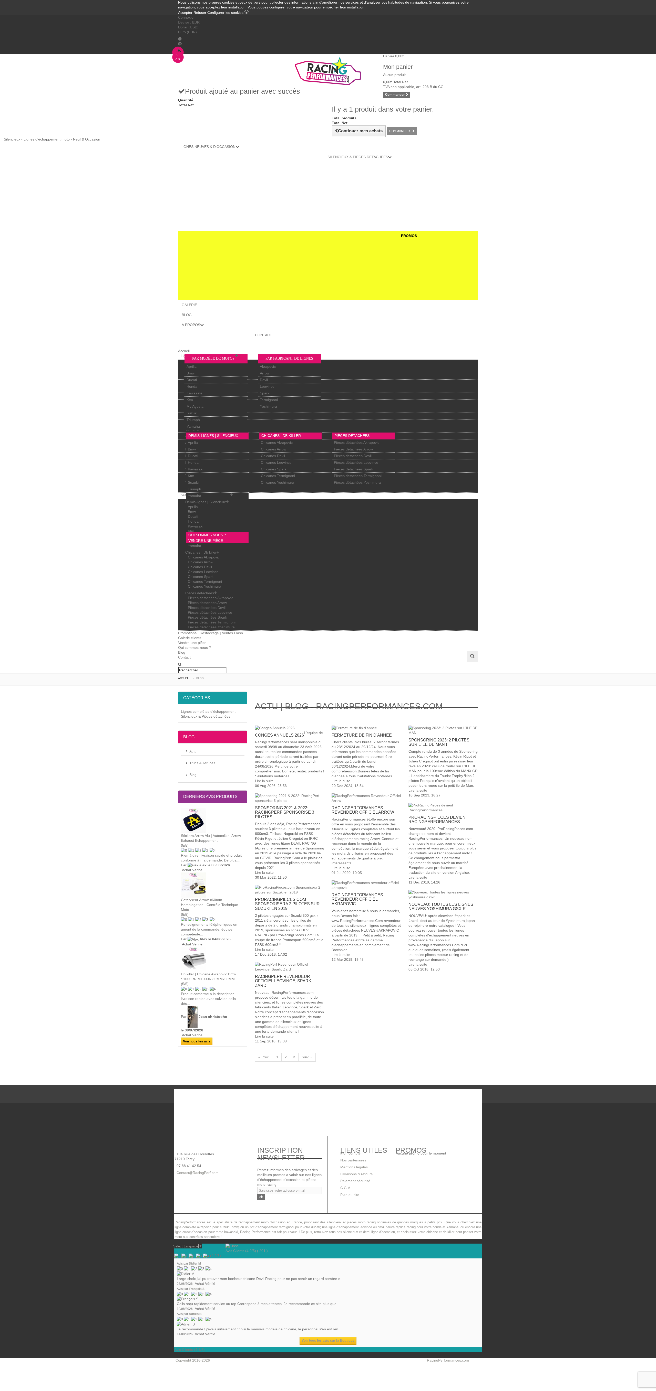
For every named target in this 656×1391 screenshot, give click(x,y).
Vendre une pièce (192, 643)
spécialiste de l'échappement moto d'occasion (250, 1222)
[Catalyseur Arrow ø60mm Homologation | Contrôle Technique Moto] (212, 885)
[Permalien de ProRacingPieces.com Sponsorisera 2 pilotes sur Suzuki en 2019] (289, 890)
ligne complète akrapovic (193, 1227)
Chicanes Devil (273, 456)
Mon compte (350, 1153)
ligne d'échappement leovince (349, 1227)
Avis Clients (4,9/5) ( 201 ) (246, 1251)
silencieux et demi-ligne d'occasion (369, 1232)
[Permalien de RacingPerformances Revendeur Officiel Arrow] (366, 798)
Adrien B (195, 1314)
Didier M (195, 1263)
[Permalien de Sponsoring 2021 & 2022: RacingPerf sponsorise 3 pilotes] (289, 798)
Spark (264, 393)
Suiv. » (307, 1057)
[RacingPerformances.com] (328, 70)
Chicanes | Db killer (281, 436)
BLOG (187, 315)
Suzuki (192, 413)
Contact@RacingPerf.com (197, 1173)
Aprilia (192, 366)
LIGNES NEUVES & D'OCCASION (207, 147)
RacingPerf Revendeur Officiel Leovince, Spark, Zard (283, 981)
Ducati (192, 380)
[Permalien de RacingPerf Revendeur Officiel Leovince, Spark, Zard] (289, 967)
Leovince (267, 386)
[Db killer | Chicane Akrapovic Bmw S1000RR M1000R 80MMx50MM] (212, 959)
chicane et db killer (440, 1232)
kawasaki (231, 1232)
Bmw (190, 373)
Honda (192, 386)
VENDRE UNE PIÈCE (205, 540)
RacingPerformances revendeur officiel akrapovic (357, 899)
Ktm (190, 400)
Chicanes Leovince (276, 462)
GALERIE (189, 305)
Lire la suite (264, 781)
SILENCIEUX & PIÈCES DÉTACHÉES (357, 157)
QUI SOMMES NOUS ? (207, 535)
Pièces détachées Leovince (356, 462)
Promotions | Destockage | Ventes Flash (210, 633)
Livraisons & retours (356, 1174)
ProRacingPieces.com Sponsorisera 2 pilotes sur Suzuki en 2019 (287, 904)
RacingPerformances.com (448, 1360)
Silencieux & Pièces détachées (205, 716)
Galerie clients (189, 638)
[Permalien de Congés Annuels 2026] (289, 728)
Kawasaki (194, 393)
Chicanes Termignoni (278, 476)
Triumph (193, 420)
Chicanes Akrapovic (277, 442)
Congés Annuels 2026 (279, 735)
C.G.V (345, 1188)
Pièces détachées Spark (353, 469)
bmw (235, 1227)
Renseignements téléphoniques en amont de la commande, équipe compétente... (209, 929)
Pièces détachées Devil (353, 456)
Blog (181, 652)
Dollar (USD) (188, 27)
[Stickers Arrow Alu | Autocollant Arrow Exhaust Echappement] (212, 820)
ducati (315, 1227)
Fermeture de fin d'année (362, 735)
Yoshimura (268, 406)
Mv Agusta (195, 406)
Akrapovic (268, 366)
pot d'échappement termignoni (272, 1227)
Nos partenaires (353, 1160)
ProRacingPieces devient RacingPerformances (438, 819)
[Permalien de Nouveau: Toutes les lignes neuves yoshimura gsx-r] (443, 895)
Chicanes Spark (273, 469)
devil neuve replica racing (396, 1227)
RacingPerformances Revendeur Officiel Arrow (363, 810)
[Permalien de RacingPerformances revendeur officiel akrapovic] (366, 885)
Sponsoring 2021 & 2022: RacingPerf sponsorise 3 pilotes (284, 812)
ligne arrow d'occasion (191, 1232)
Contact (184, 657)
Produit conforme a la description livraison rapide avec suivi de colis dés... (208, 999)
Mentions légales (354, 1167)
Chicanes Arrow (273, 449)
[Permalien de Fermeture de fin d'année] (366, 728)
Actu (193, 751)
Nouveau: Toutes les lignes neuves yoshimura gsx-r (440, 906)
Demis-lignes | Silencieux (213, 436)
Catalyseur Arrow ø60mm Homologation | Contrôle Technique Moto (209, 905)
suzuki (225, 1227)
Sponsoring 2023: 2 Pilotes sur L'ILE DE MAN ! (438, 742)
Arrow (264, 373)
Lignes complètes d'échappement (208, 711)
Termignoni (269, 400)
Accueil (184, 351)
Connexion (187, 17)
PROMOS (409, 236)
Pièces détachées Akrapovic (356, 442)
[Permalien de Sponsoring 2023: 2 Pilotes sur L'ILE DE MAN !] (443, 730)
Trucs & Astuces (202, 763)
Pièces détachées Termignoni (358, 476)
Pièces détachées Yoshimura (357, 482)
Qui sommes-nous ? (194, 647)
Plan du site (349, 1195)
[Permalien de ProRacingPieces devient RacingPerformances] (443, 808)
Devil (264, 380)
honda (437, 1227)
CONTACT (263, 335)
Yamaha (193, 426)
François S (196, 1289)
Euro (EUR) (187, 32)
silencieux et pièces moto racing (351, 1222)
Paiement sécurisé (355, 1181)
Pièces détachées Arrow (353, 449)
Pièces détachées (352, 436)
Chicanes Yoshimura (277, 482)
